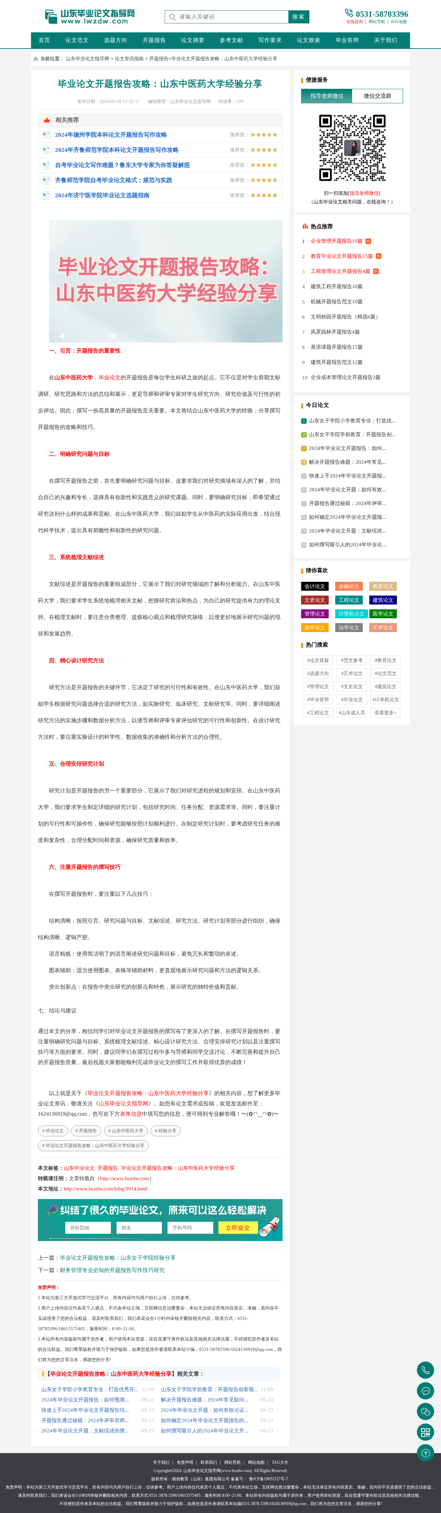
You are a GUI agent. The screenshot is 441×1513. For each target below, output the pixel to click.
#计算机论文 (385, 699)
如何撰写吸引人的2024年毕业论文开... (204, 1430)
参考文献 (231, 40)
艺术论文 (383, 627)
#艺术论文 (352, 673)
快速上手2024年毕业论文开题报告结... (85, 1410)
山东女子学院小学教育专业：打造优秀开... (90, 1389)
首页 (44, 40)
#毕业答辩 (318, 699)
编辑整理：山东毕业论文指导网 (179, 101)
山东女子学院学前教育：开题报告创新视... (209, 1389)
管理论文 (315, 614)
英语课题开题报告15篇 (337, 347)
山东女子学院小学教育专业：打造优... (352, 420)
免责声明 (185, 1462)
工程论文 (349, 600)
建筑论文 (383, 600)
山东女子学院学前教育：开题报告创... (352, 434)
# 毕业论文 (53, 1130)
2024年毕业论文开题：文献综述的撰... (85, 1430)
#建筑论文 (386, 686)
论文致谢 (308, 40)
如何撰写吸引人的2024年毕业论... (347, 544)
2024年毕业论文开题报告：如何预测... (85, 1399)
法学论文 (349, 627)
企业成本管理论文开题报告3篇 (346, 377)
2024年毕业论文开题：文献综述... (347, 531)
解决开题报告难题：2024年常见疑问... (204, 1399)
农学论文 (315, 627)
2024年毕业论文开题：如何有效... (347, 489)
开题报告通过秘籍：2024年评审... (347, 503)
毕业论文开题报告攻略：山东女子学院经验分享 (118, 1258)
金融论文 (349, 586)
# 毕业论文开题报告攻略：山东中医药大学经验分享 (93, 1145)
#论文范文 (386, 673)
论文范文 (77, 40)
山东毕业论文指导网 (87, 58)
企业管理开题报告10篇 (337, 241)
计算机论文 (352, 614)
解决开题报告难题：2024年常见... (347, 462)
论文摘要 (193, 40)
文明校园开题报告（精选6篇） (346, 316)
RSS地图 (399, 21)
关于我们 (386, 40)
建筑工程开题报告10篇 (337, 286)
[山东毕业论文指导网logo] (84, 24)
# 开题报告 (86, 1130)
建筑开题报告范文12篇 (337, 362)
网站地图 (256, 1462)
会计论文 (315, 586)
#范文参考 (352, 660)
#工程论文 (318, 712)
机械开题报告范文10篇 (337, 301)
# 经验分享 (165, 1130)
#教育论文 (386, 660)
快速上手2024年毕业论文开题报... (347, 476)
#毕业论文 (352, 699)
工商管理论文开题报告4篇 (340, 271)
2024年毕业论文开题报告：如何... (347, 448)
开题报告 (154, 40)
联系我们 (209, 1462)
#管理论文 (318, 686)
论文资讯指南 (129, 58)
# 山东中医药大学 (126, 1130)
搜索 (298, 17)
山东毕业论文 (79, 1168)
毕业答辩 (347, 40)
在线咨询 (354, 21)
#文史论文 (352, 686)
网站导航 (377, 21)
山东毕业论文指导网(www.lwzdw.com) (217, 1470)
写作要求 (270, 40)
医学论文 (383, 614)
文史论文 (315, 600)
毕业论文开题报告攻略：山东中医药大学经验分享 (224, 58)
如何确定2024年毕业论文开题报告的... (204, 1420)
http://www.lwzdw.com (124, 1178)
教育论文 (383, 586)
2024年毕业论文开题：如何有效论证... (204, 1410)
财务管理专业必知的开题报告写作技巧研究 (112, 1270)
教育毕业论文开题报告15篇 (342, 256)
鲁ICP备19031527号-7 (268, 1479)
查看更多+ (386, 712)
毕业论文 (110, 377)
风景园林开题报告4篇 (335, 332)
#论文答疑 (318, 660)
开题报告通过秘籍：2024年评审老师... (85, 1420)
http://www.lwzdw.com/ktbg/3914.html (105, 1188)
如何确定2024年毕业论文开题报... (347, 517)
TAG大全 (280, 1462)
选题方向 (115, 40)
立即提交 (238, 1228)
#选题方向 (318, 673)
